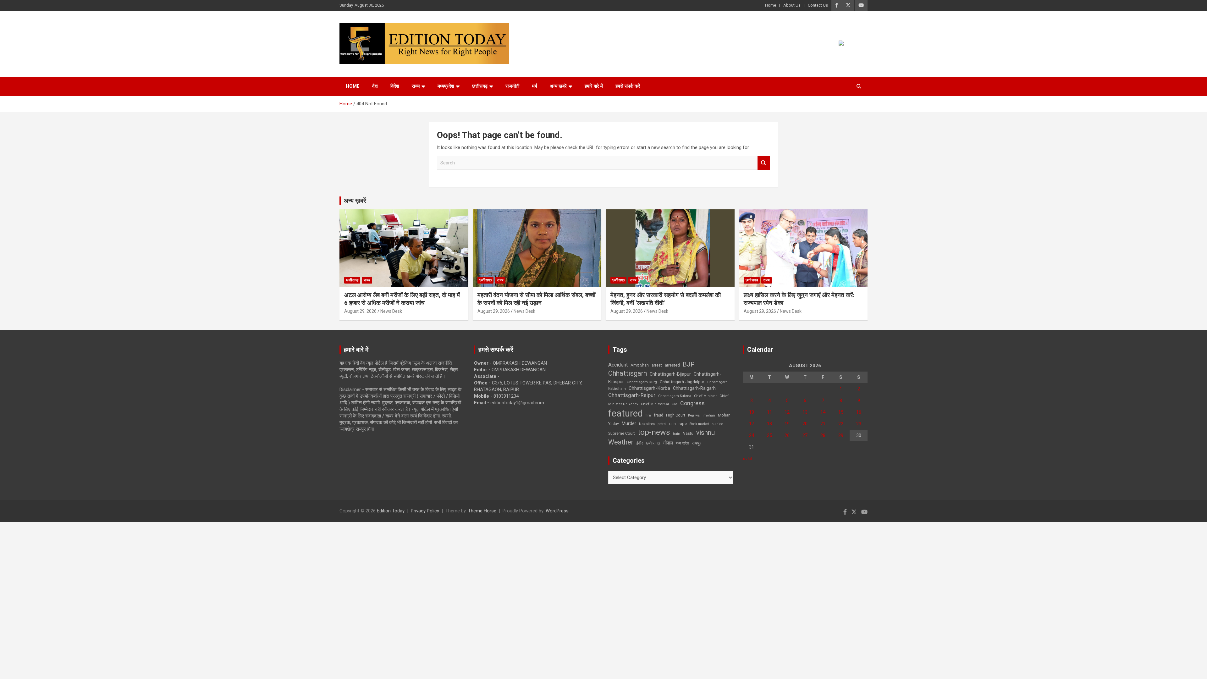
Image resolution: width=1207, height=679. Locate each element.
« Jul (747, 458)
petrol (662, 424)
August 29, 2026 (360, 311)
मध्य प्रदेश (682, 443)
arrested (672, 365)
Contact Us (818, 5)
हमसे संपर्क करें (627, 86)
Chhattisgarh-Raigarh (694, 388)
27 (804, 435)
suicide (717, 424)
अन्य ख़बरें (355, 200)
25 (769, 435)
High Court (675, 415)
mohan (709, 415)
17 (751, 424)
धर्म (534, 86)
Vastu (688, 433)
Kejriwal (694, 415)
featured (625, 413)
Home (770, 5)
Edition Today (391, 511)
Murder (629, 423)
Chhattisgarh (627, 373)
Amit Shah (640, 365)
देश (375, 86)
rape (683, 423)
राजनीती (512, 86)
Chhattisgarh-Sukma (674, 396)
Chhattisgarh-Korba (649, 388)
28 (822, 435)
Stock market (699, 424)
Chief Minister (705, 396)
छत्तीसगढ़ (480, 86)
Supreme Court (621, 433)
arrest (657, 365)
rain (672, 424)
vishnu (705, 432)
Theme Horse (482, 511)
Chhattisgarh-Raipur (631, 395)
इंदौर (639, 443)
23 (858, 424)
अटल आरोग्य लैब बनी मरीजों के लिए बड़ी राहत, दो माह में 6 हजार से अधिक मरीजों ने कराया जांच (402, 298)
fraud (658, 415)
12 (787, 412)
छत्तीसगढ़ (653, 442)
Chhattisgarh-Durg (642, 382)
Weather (620, 442)
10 (751, 412)
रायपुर (696, 442)
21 (822, 424)
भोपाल (668, 443)
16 (858, 412)
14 (822, 412)
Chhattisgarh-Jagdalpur (682, 381)
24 (751, 435)
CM (674, 404)
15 (840, 412)
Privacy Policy (425, 511)
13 (804, 412)
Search (764, 163)
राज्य (416, 86)
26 (787, 435)
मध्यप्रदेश (446, 86)
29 (840, 435)
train (676, 434)
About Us (792, 5)
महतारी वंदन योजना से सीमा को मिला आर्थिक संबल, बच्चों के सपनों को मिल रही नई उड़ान (536, 298)
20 (804, 424)
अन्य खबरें (558, 86)
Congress (692, 403)
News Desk (391, 311)
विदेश (394, 86)
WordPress (557, 511)
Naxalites (647, 424)
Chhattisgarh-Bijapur (670, 374)
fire (648, 415)
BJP (689, 364)
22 (840, 424)
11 (769, 412)
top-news (654, 432)
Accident (618, 365)
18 (769, 424)
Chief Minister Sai (655, 404)
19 (787, 424)
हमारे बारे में (594, 86)
